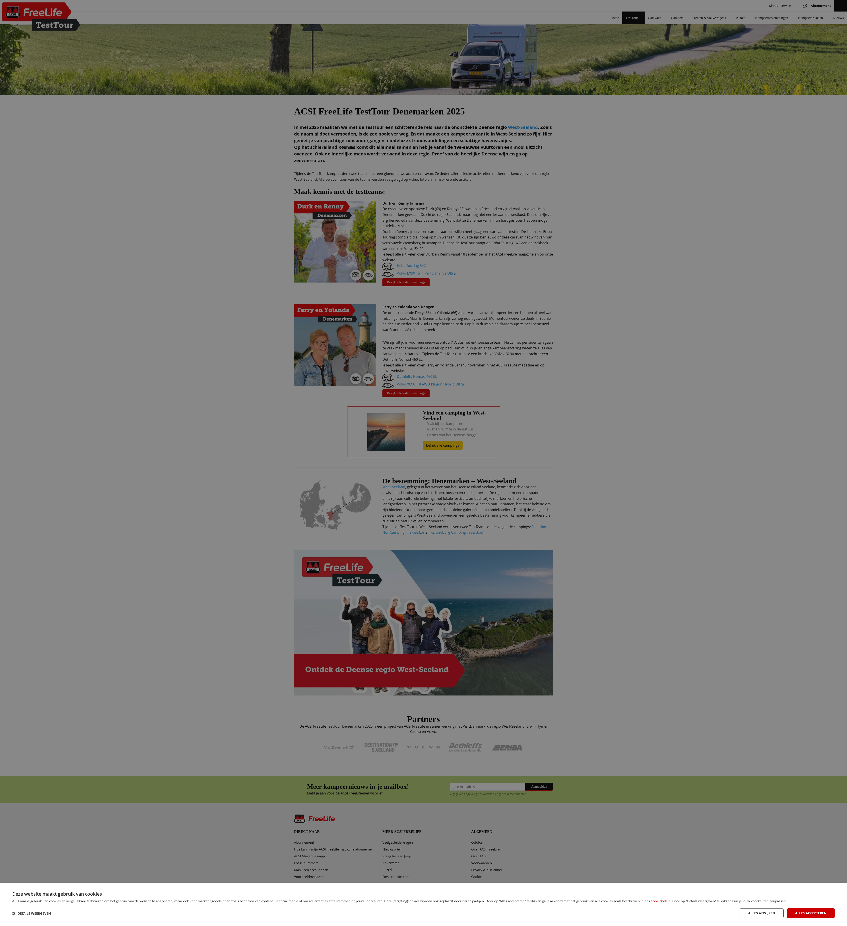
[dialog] (423, 904)
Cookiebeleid (661, 901)
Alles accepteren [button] (810, 913)
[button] (31, 913)
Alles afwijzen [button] (761, 913)
